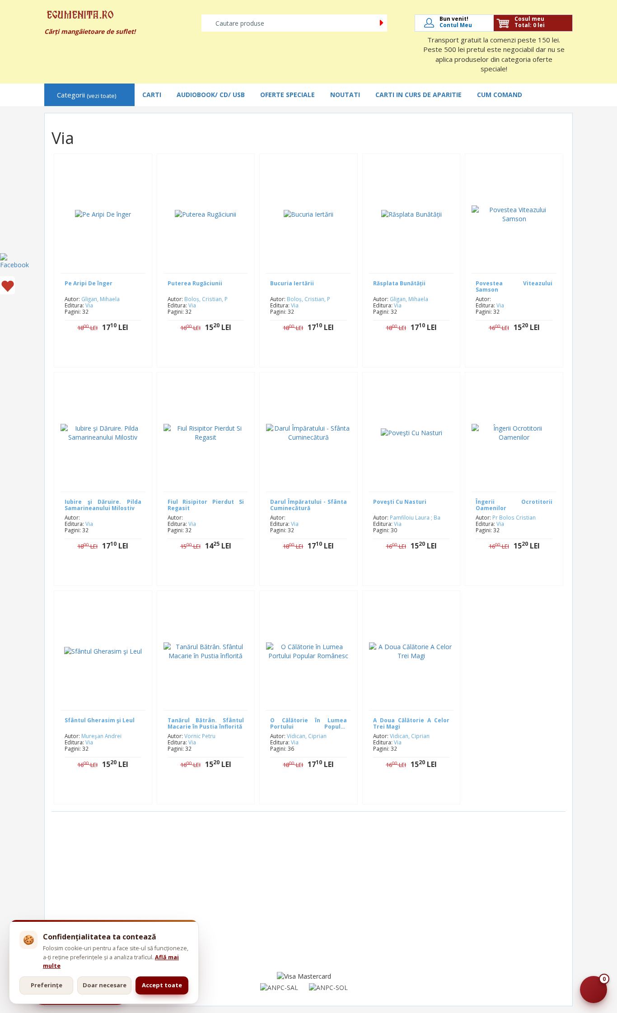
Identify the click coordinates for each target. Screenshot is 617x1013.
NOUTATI (345, 94)
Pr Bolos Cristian (514, 517)
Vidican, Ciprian (307, 735)
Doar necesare (104, 985)
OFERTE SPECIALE (287, 94)
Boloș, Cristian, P (206, 298)
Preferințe (46, 985)
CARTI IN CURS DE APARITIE (418, 94)
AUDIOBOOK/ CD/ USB (211, 94)
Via (89, 305)
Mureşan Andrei (101, 735)
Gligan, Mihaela (100, 298)
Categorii (86, 95)
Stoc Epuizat (109, 356)
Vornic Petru (199, 735)
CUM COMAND (499, 94)
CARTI (151, 94)
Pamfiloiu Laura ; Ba (415, 517)
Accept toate (162, 985)
